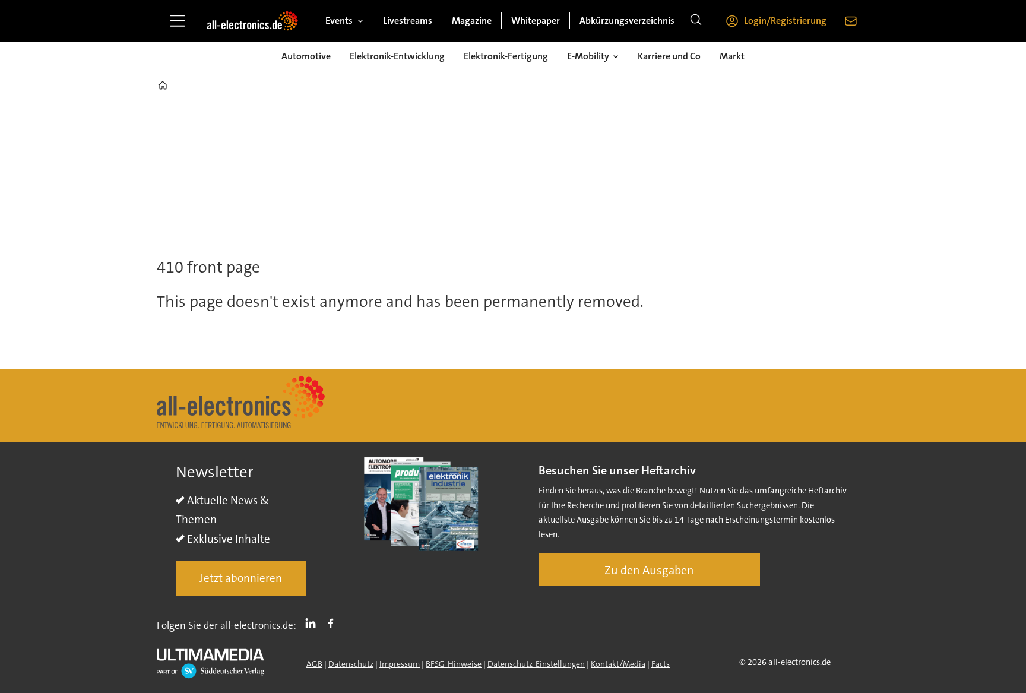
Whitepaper (535, 20)
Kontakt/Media (618, 664)
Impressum (399, 664)
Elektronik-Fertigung (506, 56)
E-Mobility (588, 56)
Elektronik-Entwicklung (397, 56)
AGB (314, 664)
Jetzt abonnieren (241, 578)
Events (339, 20)
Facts (660, 664)
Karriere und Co (669, 56)
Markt (732, 56)
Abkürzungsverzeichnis (627, 20)
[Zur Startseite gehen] (252, 21)
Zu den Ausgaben (649, 570)
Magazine (472, 20)
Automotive (306, 56)
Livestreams (407, 20)
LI (313, 623)
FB (334, 623)
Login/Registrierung (785, 20)
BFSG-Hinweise (454, 664)
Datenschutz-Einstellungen (536, 664)
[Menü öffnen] (177, 20)
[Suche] (696, 21)
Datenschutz (350, 664)
